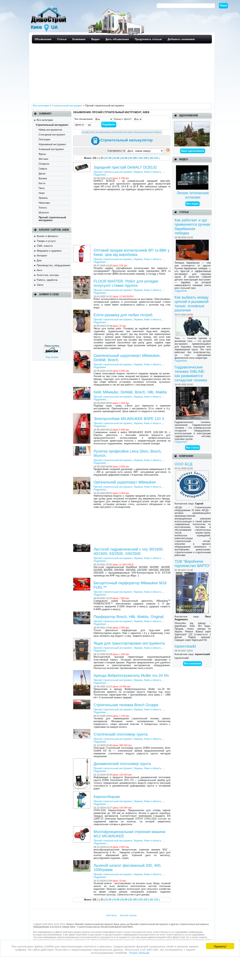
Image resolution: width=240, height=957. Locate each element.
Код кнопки (52, 357)
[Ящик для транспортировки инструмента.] (82, 639)
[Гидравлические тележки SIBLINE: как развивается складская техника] (193, 388)
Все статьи (192, 447)
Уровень (43, 197)
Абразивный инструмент (52, 144)
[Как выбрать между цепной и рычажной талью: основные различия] (193, 318)
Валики (43, 178)
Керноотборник (107, 797)
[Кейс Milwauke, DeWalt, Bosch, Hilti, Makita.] (82, 388)
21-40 (108, 158)
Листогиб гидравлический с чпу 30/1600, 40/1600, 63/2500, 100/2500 (129, 551)
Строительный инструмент (52, 124)
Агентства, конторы (48, 275)
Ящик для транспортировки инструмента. (130, 643)
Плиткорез (44, 139)
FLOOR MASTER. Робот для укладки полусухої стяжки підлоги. (126, 283)
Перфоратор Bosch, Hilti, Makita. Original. (129, 617)
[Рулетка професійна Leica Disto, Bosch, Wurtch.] (82, 447)
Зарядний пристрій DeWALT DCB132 (125, 167)
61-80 (124, 158)
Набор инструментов (50, 129)
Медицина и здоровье (49, 250)
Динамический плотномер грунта (122, 764)
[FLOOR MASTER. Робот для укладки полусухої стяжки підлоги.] (82, 277)
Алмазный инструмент (51, 149)
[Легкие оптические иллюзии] (192, 166)
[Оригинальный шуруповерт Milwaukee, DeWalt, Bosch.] (82, 351)
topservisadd (185, 646)
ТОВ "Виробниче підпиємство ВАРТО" (192, 563)
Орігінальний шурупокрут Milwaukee (125, 482)
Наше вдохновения (192, 150)
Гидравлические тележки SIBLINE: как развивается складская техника (191, 373)
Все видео (192, 203)
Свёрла (43, 168)
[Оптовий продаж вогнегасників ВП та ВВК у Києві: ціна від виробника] (82, 246)
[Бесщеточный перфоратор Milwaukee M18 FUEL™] (82, 579)
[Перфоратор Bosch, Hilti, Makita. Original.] (82, 612)
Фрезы (42, 154)
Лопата (43, 207)
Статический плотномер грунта (121, 734)
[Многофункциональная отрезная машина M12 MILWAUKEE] (82, 827)
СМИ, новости (45, 245)
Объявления (43, 39)
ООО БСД (183, 464)
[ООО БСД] (193, 472)
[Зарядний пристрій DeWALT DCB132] (82, 163)
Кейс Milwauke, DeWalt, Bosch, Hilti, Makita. (131, 392)
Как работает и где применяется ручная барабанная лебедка (192, 226)
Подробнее (181, 290)
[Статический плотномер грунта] (82, 730)
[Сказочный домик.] (192, 122)
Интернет (42, 255)
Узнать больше (139, 952)
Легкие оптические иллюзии (193, 195)
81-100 (133, 158)
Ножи (42, 193)
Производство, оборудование (53, 265)
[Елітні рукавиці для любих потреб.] (82, 311)
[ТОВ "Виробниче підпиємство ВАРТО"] (193, 573)
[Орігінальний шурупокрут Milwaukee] (82, 478)
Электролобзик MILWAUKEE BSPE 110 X (129, 419)
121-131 (153, 158)
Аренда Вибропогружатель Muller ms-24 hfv (131, 675)
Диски (42, 173)
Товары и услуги (46, 241)
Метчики (43, 159)
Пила (41, 188)
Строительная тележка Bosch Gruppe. (126, 705)
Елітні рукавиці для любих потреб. (123, 315)
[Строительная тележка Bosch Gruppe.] (82, 701)
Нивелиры (44, 202)
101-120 (143, 158)
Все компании (192, 663)
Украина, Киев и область (147, 171)
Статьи (62, 39)
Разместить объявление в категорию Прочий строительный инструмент (121, 132)
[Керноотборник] (82, 792)
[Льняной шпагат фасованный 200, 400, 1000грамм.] (82, 861)
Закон (40, 284)
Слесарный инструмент (52, 134)
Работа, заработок (47, 280)
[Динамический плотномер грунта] (82, 759)
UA (54, 27)
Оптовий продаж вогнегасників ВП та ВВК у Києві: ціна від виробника (132, 252)
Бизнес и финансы (47, 236)
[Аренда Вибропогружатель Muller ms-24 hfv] (82, 671)
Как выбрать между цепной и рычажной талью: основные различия (191, 303)
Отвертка (44, 163)
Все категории (45, 120)
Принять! (220, 946)
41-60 (116, 158)
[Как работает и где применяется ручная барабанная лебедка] (193, 241)
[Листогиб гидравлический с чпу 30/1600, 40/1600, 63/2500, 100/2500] (82, 545)
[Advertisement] (121, 73)
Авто (39, 270)
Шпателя (44, 212)
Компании (79, 39)
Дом (39, 260)
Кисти (42, 183)
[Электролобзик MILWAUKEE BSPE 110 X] (82, 414)
